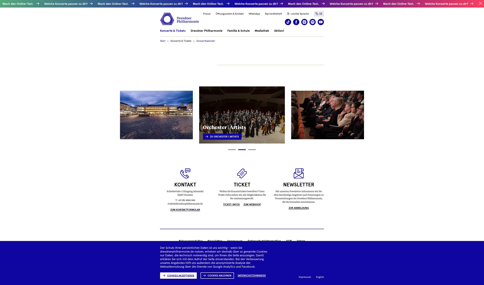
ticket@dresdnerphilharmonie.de (185, 203)
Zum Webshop (252, 204)
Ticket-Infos (231, 204)
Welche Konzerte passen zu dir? (66, 3)
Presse (207, 14)
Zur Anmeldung (299, 208)
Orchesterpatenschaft (316, 125)
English (320, 277)
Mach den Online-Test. (19, 3)
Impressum (305, 277)
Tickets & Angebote (143, 125)
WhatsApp (254, 14)
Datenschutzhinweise (252, 275)
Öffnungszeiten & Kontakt (230, 14)
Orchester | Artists (224, 127)
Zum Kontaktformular (185, 210)
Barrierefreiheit (273, 14)
